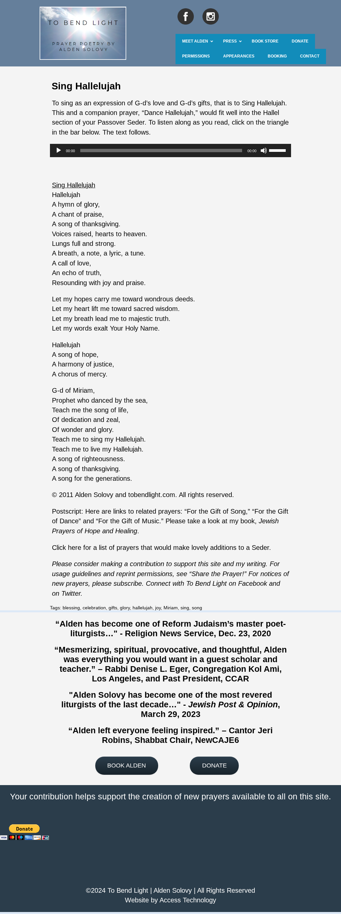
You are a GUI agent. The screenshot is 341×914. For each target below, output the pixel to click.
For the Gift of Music (128, 521)
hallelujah (143, 607)
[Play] (58, 150)
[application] (170, 150)
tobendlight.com (151, 494)
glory (125, 607)
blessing (71, 607)
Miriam (171, 607)
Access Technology (188, 900)
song (197, 607)
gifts (113, 607)
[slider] (278, 150)
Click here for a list (80, 547)
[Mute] (263, 150)
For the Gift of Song (216, 511)
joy (158, 607)
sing (184, 607)
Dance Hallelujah (168, 112)
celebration (94, 607)
